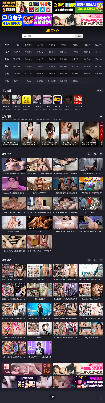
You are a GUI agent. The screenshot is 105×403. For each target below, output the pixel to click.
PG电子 (16, 45)
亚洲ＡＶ (16, 52)
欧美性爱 (52, 59)
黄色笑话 (87, 73)
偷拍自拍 (28, 59)
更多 (101, 154)
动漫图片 (52, 66)
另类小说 (75, 73)
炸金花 (75, 45)
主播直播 (87, 52)
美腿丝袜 (63, 66)
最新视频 (6, 154)
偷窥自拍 (16, 66)
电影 (7, 59)
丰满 (89, 260)
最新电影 (6, 260)
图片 (7, 66)
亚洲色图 (28, 66)
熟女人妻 (63, 52)
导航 (7, 80)
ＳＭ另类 (98, 52)
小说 (7, 73)
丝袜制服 (75, 52)
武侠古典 (52, 73)
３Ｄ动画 (52, 52)
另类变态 (98, 59)
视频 (7, 52)
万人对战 (40, 45)
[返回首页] (101, 398)
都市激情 (16, 73)
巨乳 (95, 154)
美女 (89, 154)
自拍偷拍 (28, 52)
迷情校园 (63, 73)
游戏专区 (52, 45)
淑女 (95, 260)
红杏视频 (63, 81)
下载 (101, 116)
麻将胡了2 (63, 45)
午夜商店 (28, 81)
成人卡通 (40, 59)
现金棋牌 (87, 45)
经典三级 (75, 59)
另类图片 (98, 66)
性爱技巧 (98, 73)
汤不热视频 (52, 81)
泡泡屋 (75, 81)
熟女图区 (87, 66)
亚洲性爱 (16, 59)
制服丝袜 (63, 59)
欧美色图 (40, 66)
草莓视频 (40, 81)
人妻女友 (40, 73)
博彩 (7, 44)
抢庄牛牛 (98, 45)
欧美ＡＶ (40, 52)
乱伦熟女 (87, 59)
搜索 (79, 36)
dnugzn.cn (52, 31)
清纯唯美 (75, 66)
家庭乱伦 (28, 73)
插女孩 (16, 81)
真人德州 (28, 45)
